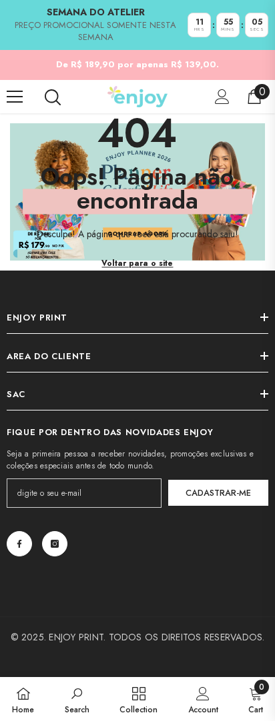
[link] (77, 699)
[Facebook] (19, 543)
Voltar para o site (137, 263)
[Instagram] (54, 543)
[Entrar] (222, 96)
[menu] (15, 97)
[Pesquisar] (53, 97)
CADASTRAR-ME (218, 492)
